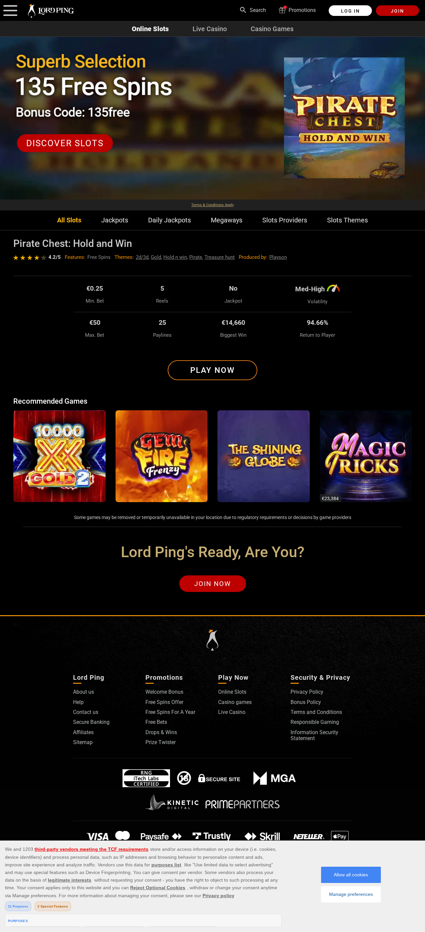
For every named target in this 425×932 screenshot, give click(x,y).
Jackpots (114, 220)
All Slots (69, 220)
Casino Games (272, 29)
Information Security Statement (314, 735)
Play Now (212, 370)
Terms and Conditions (316, 712)
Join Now (212, 584)
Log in (350, 11)
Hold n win (175, 257)
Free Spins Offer (164, 702)
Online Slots (150, 29)
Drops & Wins (161, 732)
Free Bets (156, 722)
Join (397, 11)
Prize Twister (160, 742)
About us (83, 692)
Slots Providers (284, 220)
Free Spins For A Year (170, 712)
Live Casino (210, 29)
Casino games (235, 702)
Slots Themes (347, 220)
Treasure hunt (220, 257)
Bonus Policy (306, 702)
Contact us (85, 712)
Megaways (226, 220)
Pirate (195, 257)
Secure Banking (91, 722)
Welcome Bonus (164, 692)
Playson (278, 257)
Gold (156, 257)
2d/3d (142, 257)
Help (78, 702)
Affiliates (83, 732)
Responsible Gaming (315, 722)
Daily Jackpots (169, 220)
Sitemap (83, 742)
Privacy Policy (307, 692)
